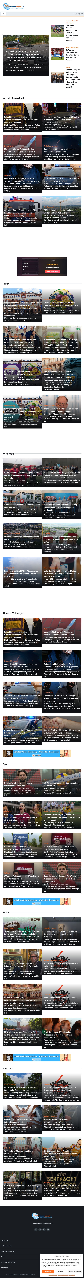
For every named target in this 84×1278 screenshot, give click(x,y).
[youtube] (82, 13)
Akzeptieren (48, 1271)
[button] (81, 1256)
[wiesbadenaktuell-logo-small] (13, 4)
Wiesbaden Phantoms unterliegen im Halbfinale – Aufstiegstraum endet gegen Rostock (72, 32)
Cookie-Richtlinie (52, 1275)
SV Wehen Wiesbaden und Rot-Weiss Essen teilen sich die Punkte (72, 55)
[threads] (44, 1229)
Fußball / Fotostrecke (72, 47)
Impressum (72, 1275)
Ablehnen (60, 1271)
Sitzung (68, 67)
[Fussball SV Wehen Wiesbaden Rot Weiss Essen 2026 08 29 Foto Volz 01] (57, 49)
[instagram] (79, 13)
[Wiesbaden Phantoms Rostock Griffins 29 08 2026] (57, 26)
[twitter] (76, 13)
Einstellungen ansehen (75, 1271)
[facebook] (73, 13)
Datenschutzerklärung (63, 1275)
